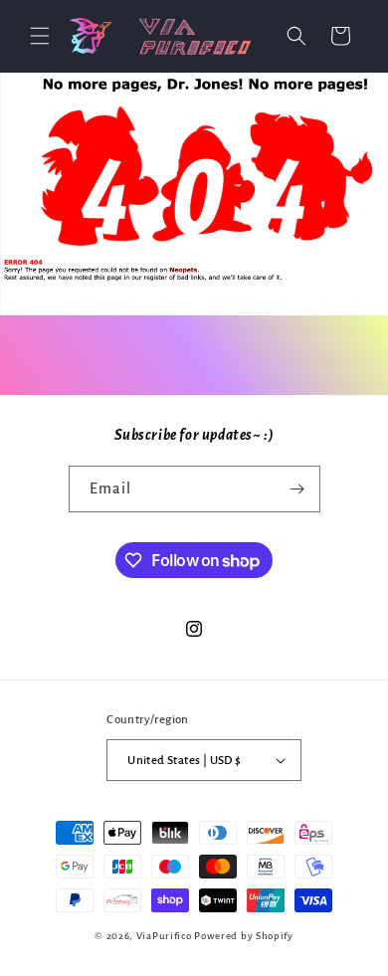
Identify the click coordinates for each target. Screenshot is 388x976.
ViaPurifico (164, 935)
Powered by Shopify (243, 935)
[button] (40, 36)
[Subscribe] (297, 489)
